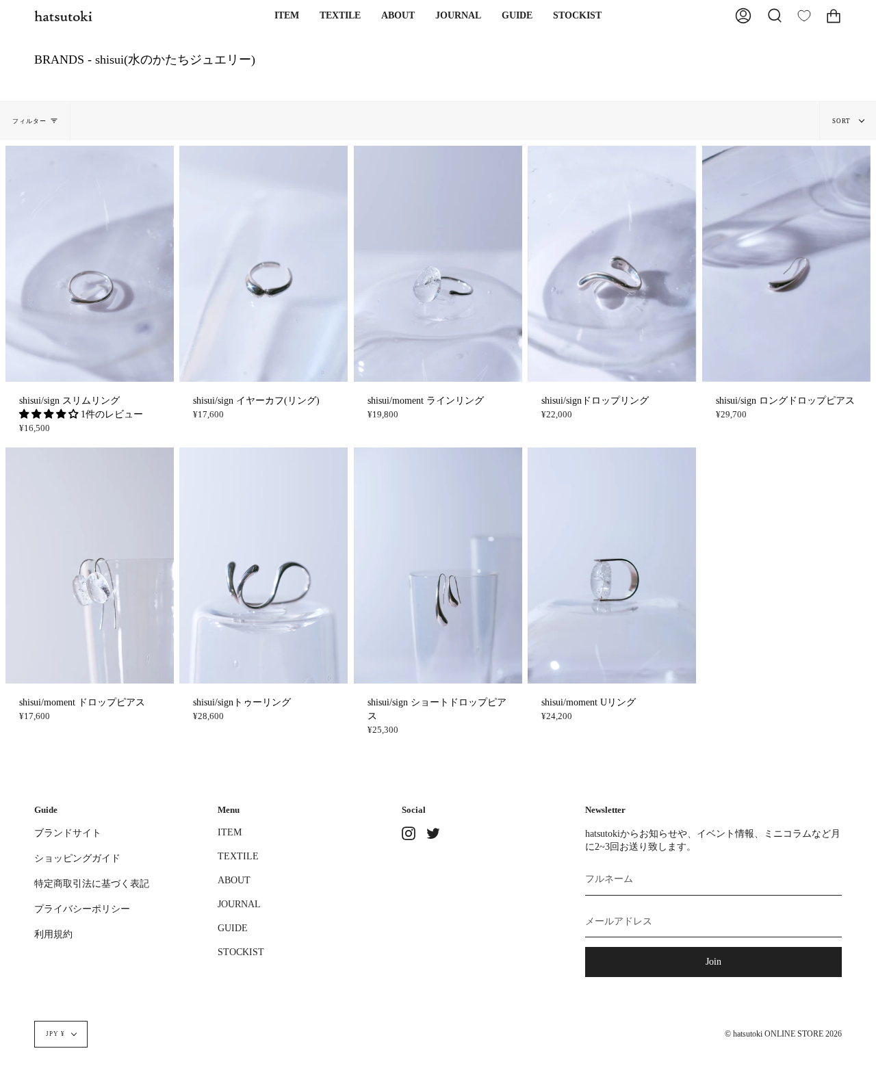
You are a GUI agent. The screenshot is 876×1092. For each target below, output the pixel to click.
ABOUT (234, 879)
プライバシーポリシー (82, 908)
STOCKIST (241, 951)
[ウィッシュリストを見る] (804, 15)
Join (713, 961)
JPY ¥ (55, 1033)
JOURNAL (239, 903)
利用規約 (53, 933)
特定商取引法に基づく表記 (91, 883)
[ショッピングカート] (833, 15)
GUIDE (233, 927)
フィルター (29, 121)
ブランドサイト (67, 832)
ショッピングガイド (77, 858)
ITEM (230, 832)
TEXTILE (238, 855)
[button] (286, 15)
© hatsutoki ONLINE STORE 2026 (783, 1034)
